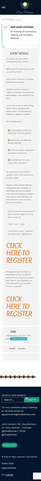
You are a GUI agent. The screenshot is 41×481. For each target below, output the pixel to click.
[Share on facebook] (7, 357)
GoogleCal (21, 349)
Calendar (12, 349)
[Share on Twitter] (12, 357)
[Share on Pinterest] (21, 357)
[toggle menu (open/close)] (3, 7)
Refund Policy (9, 445)
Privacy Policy (8, 463)
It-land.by (9, 475)
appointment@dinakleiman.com (19, 414)
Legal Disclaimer (9, 468)
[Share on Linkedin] (16, 357)
